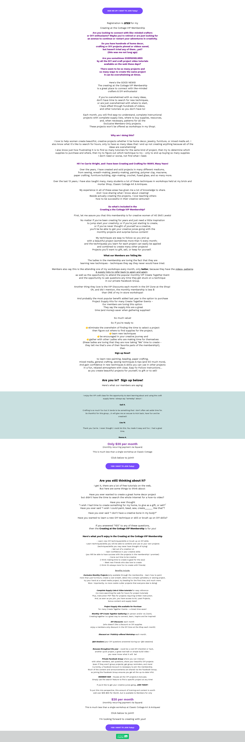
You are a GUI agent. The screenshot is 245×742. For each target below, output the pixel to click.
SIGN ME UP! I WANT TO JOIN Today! (122, 11)
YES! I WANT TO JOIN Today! (122, 466)
